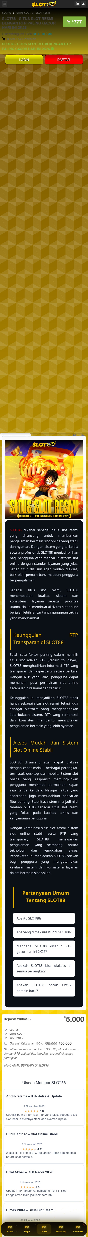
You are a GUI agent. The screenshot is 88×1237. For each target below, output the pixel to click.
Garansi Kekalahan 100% (41, 1043)
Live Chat (78, 1231)
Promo (10, 1231)
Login (27, 1231)
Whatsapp (61, 1231)
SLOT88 (6, 12)
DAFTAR (63, 59)
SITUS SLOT (23, 12)
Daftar (44, 1231)
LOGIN (24, 59)
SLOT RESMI (43, 12)
